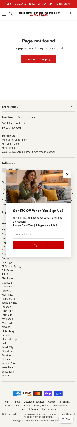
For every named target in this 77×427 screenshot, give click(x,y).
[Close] (67, 174)
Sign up (38, 245)
